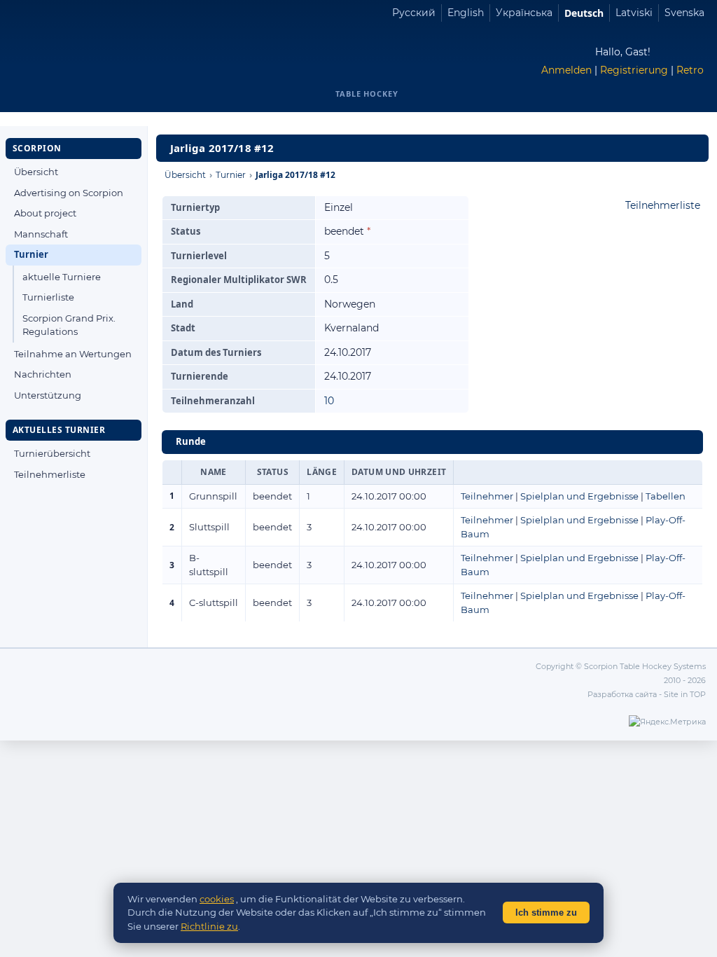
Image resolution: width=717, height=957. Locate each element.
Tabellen (665, 496)
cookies (217, 898)
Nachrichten (42, 374)
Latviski (634, 12)
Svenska (684, 12)
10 (329, 400)
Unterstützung (47, 395)
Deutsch (584, 13)
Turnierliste (48, 297)
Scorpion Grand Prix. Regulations (69, 325)
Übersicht (36, 171)
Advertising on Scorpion (68, 192)
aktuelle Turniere (61, 276)
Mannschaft (41, 234)
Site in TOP (685, 694)
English (465, 12)
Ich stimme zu (546, 912)
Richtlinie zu (209, 926)
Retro (690, 70)
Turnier (31, 254)
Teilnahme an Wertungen (73, 353)
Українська (524, 12)
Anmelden (566, 70)
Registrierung (634, 70)
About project (45, 213)
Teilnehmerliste (49, 474)
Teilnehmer (487, 496)
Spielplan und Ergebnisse (579, 496)
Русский (414, 12)
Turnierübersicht (52, 453)
